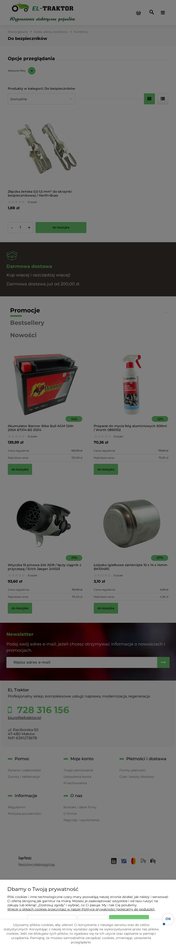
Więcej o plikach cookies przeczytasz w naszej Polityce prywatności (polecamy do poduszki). (81, 909)
